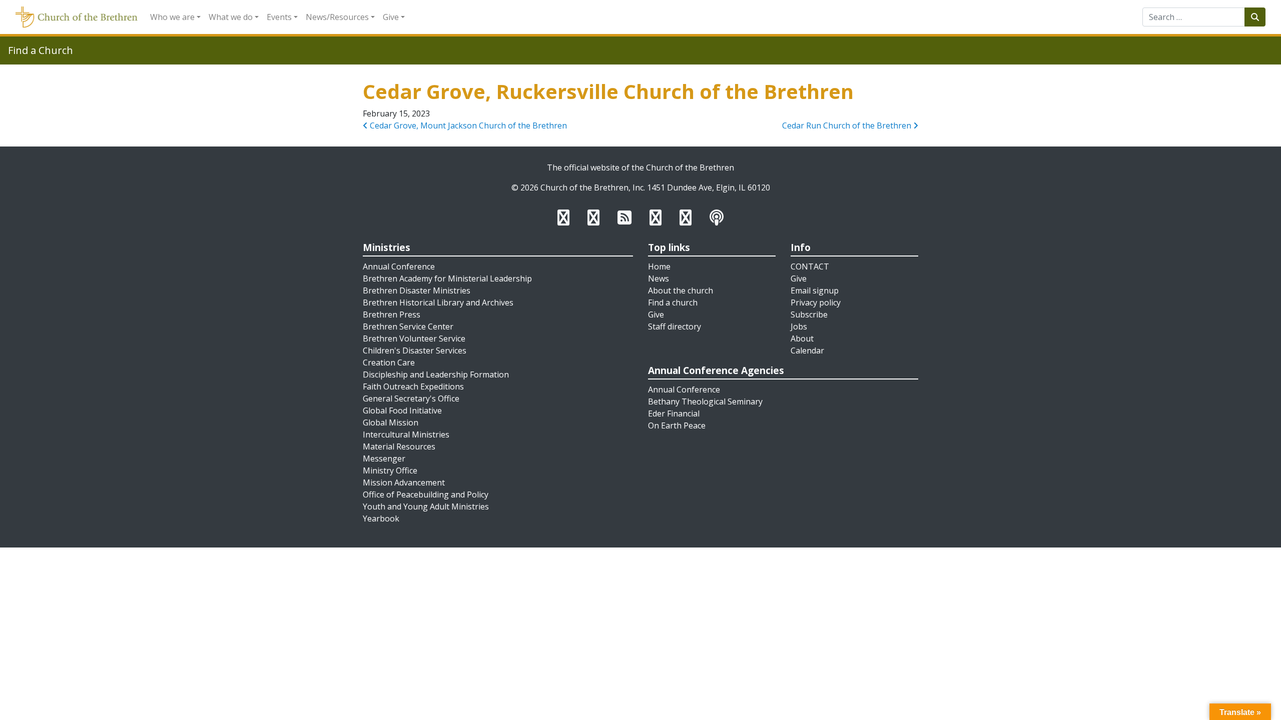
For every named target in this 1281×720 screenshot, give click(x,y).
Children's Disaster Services (414, 350)
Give (391, 17)
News (658, 278)
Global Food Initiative (402, 410)
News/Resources (337, 17)
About (802, 338)
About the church (680, 290)
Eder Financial (674, 413)
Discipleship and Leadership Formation (436, 374)
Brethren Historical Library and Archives (438, 302)
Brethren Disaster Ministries (416, 290)
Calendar (807, 350)
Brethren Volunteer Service (414, 338)
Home (659, 266)
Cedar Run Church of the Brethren (847, 125)
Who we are (172, 17)
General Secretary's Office (411, 398)
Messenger (384, 458)
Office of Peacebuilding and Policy (425, 494)
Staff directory (674, 326)
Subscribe (809, 314)
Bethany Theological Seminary (705, 401)
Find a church (673, 302)
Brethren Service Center (408, 326)
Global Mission (390, 422)
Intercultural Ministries (406, 434)
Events (279, 17)
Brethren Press (391, 314)
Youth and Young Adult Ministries (426, 506)
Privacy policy (816, 302)
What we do (231, 17)
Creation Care (389, 362)
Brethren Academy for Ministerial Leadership (447, 278)
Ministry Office (390, 470)
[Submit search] (1254, 17)
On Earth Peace (677, 425)
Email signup (815, 290)
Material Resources (399, 446)
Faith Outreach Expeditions (413, 386)
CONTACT (810, 266)
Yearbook (381, 518)
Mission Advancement (404, 482)
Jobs (799, 326)
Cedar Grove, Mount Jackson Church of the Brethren (467, 125)
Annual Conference (399, 266)
